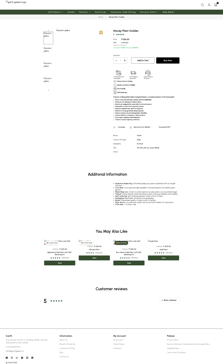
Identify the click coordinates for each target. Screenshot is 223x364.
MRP (114, 43)
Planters (84, 12)
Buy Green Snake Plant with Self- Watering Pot (129, 253)
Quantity (116, 55)
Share (115, 152)
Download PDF (164, 127)
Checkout (117, 348)
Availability (117, 144)
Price (115, 39)
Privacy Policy (172, 340)
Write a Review (169, 300)
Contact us (64, 357)
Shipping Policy (173, 348)
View (60, 263)
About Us (63, 340)
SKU (114, 148)
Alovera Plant (94, 250)
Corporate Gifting (67, 348)
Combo (71, 12)
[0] (215, 4)
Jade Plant (163, 250)
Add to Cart (143, 60)
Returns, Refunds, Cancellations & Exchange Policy (188, 344)
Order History (119, 344)
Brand (115, 136)
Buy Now (168, 60)
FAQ (61, 352)
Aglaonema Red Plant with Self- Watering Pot (59, 253)
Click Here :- (120, 204)
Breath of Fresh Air (67, 344)
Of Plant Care (131, 204)
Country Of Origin (119, 140)
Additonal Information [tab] (107, 174)
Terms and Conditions (176, 352)
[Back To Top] (217, 348)
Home (100, 17)
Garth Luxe (100, 12)
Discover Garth (148, 12)
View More (168, 12)
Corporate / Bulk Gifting (123, 12)
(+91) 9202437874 (13, 347)
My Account (118, 340)
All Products (54, 12)
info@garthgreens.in (15, 351)
